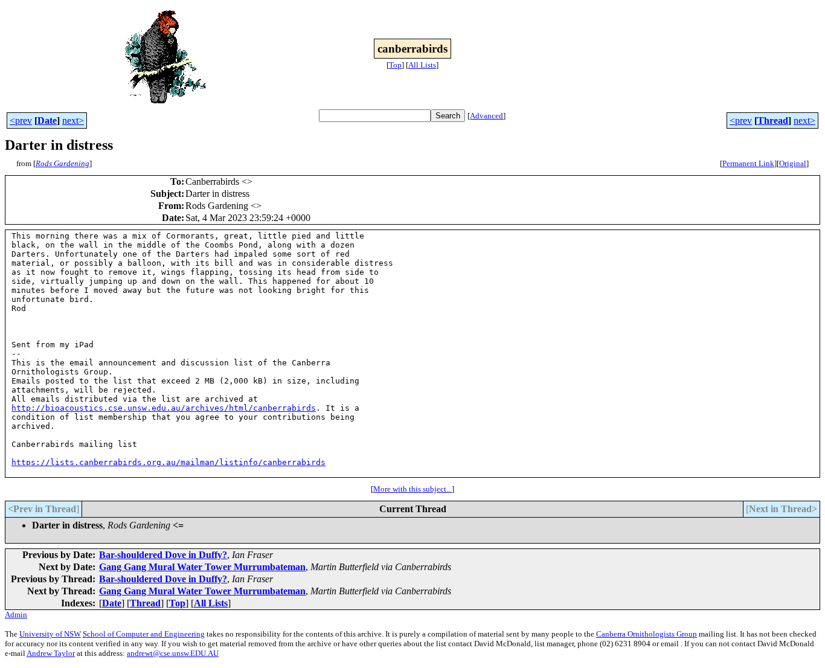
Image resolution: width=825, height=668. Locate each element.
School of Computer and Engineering (144, 633)
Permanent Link (748, 163)
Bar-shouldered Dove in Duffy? (163, 555)
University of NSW (50, 633)
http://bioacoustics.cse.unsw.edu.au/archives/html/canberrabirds (163, 408)
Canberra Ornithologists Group (646, 633)
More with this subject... (412, 488)
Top (395, 64)
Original (792, 163)
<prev (21, 120)
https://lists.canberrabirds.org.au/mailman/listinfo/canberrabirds (168, 462)
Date (47, 120)
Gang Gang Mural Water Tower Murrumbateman (202, 567)
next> (73, 120)
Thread (772, 120)
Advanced (486, 115)
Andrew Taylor (51, 653)
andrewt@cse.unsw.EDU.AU (173, 653)
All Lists (422, 64)
